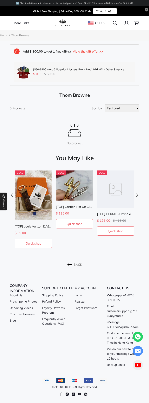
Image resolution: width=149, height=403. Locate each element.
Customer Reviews (22, 314)
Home (4, 35)
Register (79, 301)
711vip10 (101, 11)
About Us (16, 295)
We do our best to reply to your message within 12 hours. (122, 353)
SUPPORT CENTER (58, 288)
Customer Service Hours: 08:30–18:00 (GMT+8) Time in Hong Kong (123, 337)
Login (78, 295)
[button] (12, 195)
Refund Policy (51, 301)
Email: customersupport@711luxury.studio (122, 311)
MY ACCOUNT (86, 288)
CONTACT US (118, 288)
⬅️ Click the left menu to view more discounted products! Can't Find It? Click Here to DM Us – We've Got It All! (74, 3)
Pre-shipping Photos (23, 301)
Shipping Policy (52, 295)
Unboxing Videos (21, 308)
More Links (21, 23)
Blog (13, 320)
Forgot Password (85, 308)
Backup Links (116, 365)
